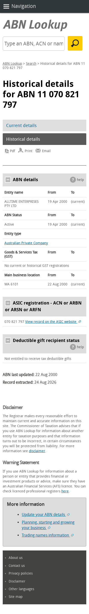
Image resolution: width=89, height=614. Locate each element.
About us (15, 558)
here (65, 491)
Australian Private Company (26, 243)
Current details (21, 125)
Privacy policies (21, 573)
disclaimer (37, 451)
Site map (15, 597)
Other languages (21, 589)
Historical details (23, 139)
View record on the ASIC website (51, 322)
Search (31, 64)
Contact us (17, 566)
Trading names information (46, 535)
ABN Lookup (12, 64)
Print (28, 151)
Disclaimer (17, 581)
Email (46, 151)
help (80, 180)
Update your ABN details (44, 514)
